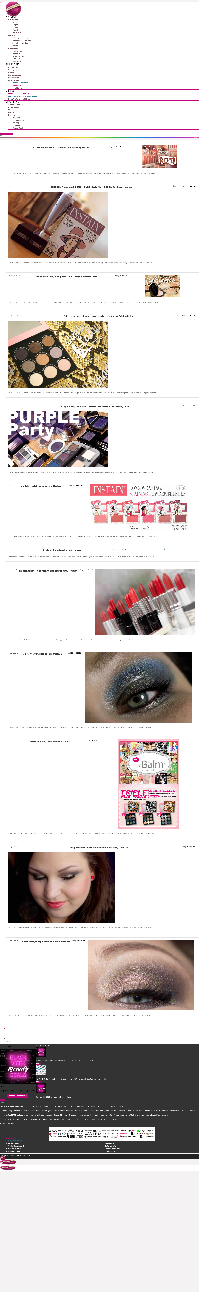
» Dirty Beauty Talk (14, 1141)
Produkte (12, 115)
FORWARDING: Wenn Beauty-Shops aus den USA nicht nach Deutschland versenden (71, 1079)
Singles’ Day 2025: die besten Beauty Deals (53, 1097)
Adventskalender (15, 105)
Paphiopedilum (176, 186)
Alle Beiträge (14, 67)
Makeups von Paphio (21, 40)
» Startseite (11, 1138)
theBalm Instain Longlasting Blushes (41, 486)
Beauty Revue (14, 276)
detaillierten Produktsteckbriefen (155, 1115)
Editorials (16, 59)
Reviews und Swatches (38, 1111)
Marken (11, 112)
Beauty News (18, 56)
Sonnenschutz (14, 75)
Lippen (15, 27)
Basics (15, 46)
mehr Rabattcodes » (18, 1096)
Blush (10, 186)
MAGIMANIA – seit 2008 (18, 94)
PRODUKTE (13, 19)
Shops (11, 110)
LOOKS (11, 35)
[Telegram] (1, 3)
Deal (10, 549)
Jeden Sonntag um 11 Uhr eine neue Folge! (99, 1119)
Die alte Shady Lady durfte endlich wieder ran (45, 942)
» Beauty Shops (13, 1151)
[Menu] (1, 133)
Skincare (12, 64)
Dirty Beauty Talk (20, 83)
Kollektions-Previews (86, 1111)
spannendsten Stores (110, 1115)
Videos (11, 91)
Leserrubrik (17, 61)
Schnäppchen (18, 120)
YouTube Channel (72, 1106)
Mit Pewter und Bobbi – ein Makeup (42, 654)
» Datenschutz (109, 1146)
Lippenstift (13, 570)
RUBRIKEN (13, 48)
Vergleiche (17, 51)
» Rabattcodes (12, 1143)
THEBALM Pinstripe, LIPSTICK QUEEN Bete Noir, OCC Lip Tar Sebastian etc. (91, 187)
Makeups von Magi (20, 38)
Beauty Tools (18, 128)
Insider (11, 147)
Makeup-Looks (21, 1111)
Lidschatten (13, 315)
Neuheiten (17, 117)
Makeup (11, 17)
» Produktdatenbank (15, 1146)
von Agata (16, 85)
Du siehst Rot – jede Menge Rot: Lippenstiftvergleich (48, 571)
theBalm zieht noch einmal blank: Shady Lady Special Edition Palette (97, 316)
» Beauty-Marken (13, 1148)
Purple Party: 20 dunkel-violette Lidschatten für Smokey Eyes (95, 407)
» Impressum (109, 1151)
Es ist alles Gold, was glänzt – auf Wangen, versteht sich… (67, 277)
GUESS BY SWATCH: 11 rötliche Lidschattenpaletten (61, 148)
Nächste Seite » (10, 1041)
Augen (15, 25)
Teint (14, 22)
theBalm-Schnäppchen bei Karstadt (63, 550)
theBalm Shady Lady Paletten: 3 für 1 (49, 742)
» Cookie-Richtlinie (111, 1148)
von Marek (17, 88)
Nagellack (16, 32)
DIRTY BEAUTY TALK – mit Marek (22, 96)
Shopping (13, 102)
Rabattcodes (13, 107)
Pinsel (15, 30)
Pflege (11, 72)
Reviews (16, 54)
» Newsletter (109, 1143)
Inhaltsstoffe (13, 78)
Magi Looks (13, 653)
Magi (111, 147)
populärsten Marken (128, 1115)
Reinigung (12, 70)
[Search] (1, 135)
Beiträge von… (14, 80)
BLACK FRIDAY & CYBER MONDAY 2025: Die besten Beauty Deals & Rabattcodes (69, 1061)
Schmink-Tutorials (20, 43)
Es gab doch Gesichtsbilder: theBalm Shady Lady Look (100, 848)
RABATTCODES (7, 134)
